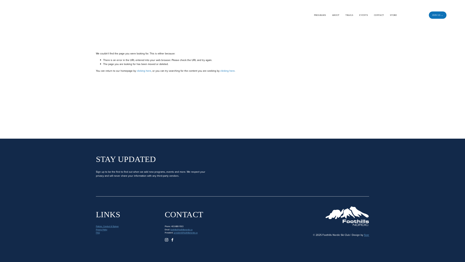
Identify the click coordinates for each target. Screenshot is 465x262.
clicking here (144, 71)
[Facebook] (418, 15)
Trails (349, 15)
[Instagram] (408, 15)
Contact (379, 15)
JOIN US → (437, 15)
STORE (393, 15)
